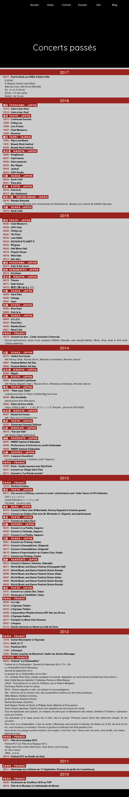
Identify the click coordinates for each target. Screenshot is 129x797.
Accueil (34, 5)
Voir (98, 5)
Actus (50, 5)
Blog (114, 5)
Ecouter (82, 5)
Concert (66, 5)
